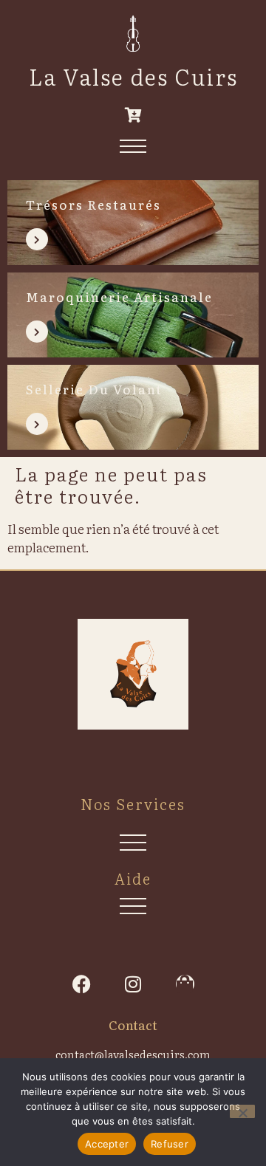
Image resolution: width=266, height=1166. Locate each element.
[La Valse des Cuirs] (133, 33)
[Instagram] (133, 984)
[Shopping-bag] (185, 984)
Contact (133, 1024)
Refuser (169, 1144)
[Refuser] (242, 1111)
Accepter (107, 1144)
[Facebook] (81, 984)
